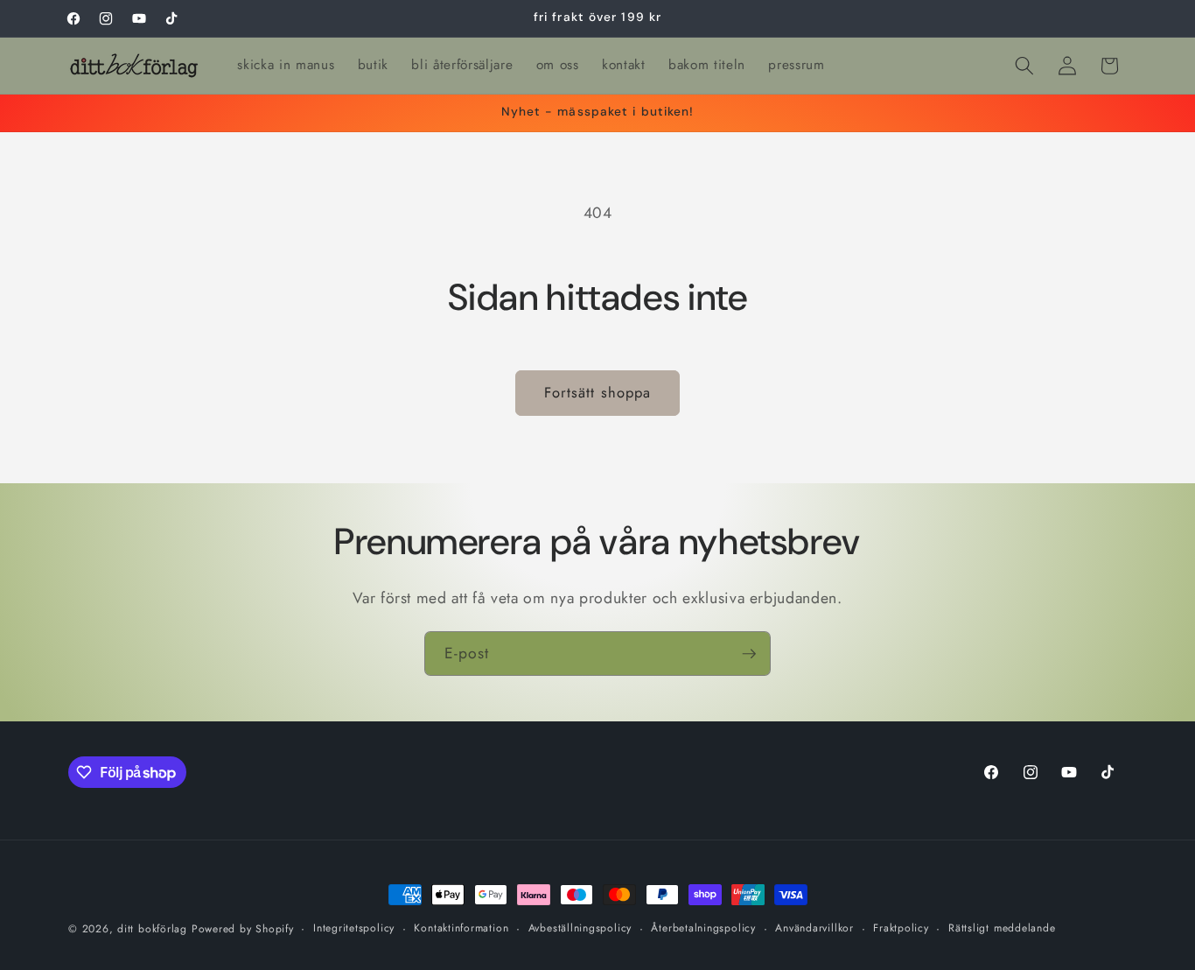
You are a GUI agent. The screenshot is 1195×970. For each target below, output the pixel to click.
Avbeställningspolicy (580, 928)
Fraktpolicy (900, 928)
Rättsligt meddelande (1001, 928)
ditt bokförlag (152, 929)
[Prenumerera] (749, 654)
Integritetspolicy (354, 928)
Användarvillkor (814, 928)
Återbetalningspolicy (703, 928)
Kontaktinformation (461, 928)
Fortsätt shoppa (598, 392)
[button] (1024, 66)
